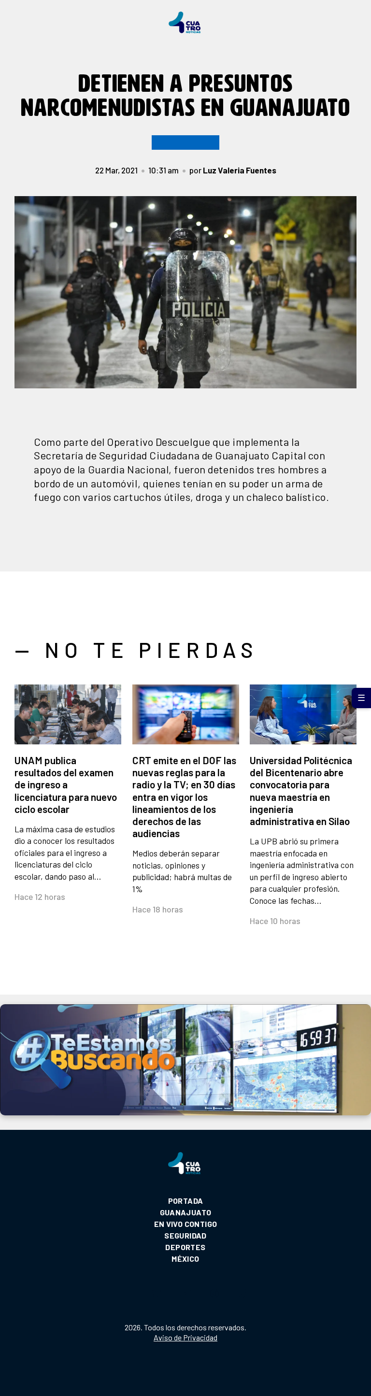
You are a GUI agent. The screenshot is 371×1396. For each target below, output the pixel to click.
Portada (185, 1200)
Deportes (185, 1247)
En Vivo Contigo (185, 1223)
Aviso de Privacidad (185, 1337)
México (185, 1258)
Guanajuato (186, 1212)
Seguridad (185, 1235)
